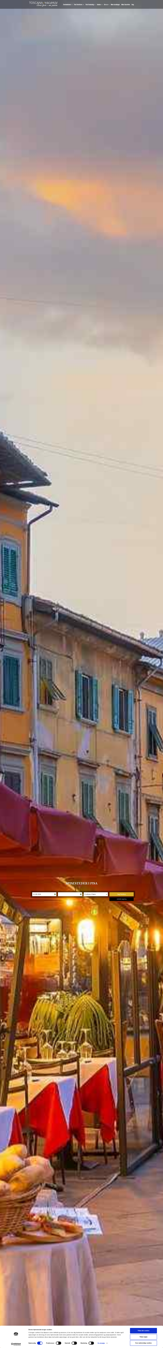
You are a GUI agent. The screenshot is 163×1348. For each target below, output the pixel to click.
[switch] (58, 1343)
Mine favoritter (125, 4)
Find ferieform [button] (78, 4)
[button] (96, 894)
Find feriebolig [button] (89, 4)
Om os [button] (106, 4)
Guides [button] (99, 4)
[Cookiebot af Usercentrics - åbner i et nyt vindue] (16, 1344)
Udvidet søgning (121, 899)
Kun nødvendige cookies (143, 1343)
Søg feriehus (121, 894)
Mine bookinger (115, 4)
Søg (132, 4)
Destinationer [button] (67, 4)
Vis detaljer (101, 1343)
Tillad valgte (143, 1337)
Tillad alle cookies (143, 1330)
